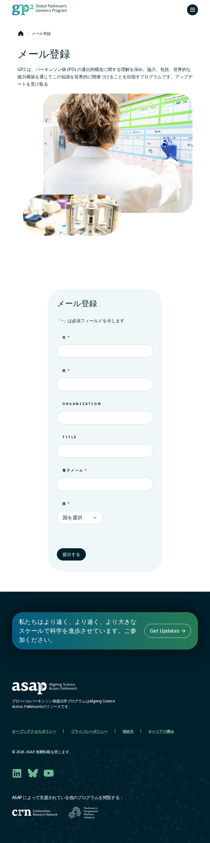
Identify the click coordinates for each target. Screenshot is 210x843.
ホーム (21, 33)
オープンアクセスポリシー (34, 731)
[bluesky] (33, 773)
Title (69, 437)
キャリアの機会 (161, 731)
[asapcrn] (35, 812)
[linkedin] (17, 773)
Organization (81, 403)
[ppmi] (83, 812)
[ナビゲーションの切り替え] (192, 9)
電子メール (75, 470)
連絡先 (127, 731)
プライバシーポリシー (89, 731)
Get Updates (164, 630)
